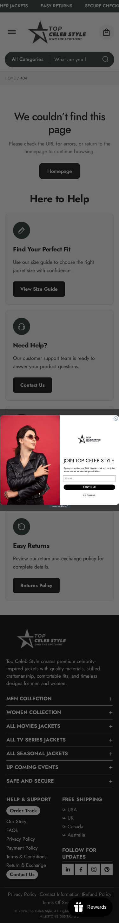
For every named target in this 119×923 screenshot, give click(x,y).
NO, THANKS (89, 495)
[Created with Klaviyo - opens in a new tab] (59, 506)
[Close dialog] (116, 418)
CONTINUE (89, 487)
